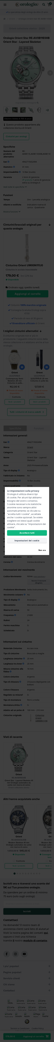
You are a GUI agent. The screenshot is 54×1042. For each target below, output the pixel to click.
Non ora (42, 550)
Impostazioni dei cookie (27, 540)
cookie (13, 497)
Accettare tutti (27, 532)
